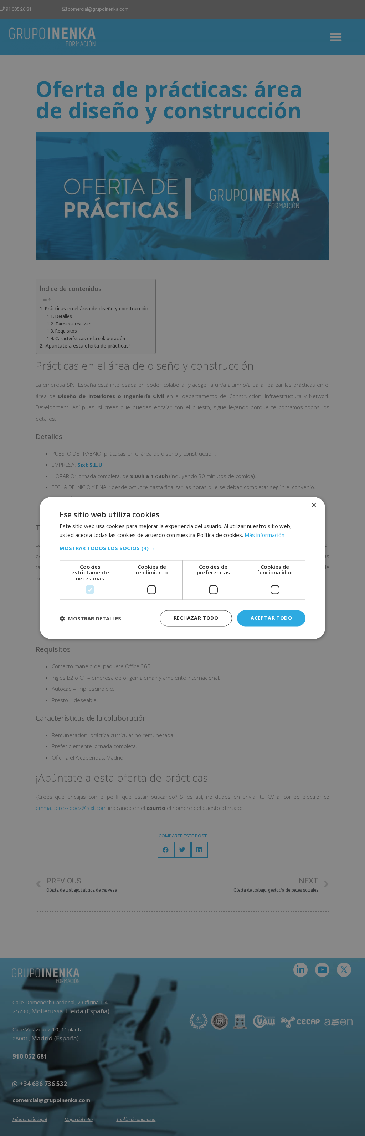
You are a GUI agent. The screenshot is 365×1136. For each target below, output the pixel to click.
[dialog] (182, 568)
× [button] (313, 505)
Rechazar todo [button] (196, 618)
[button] (182, 548)
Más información (264, 535)
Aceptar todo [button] (271, 618)
